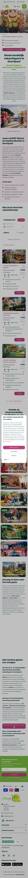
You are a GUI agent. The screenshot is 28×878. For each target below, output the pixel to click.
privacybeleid (8, 441)
